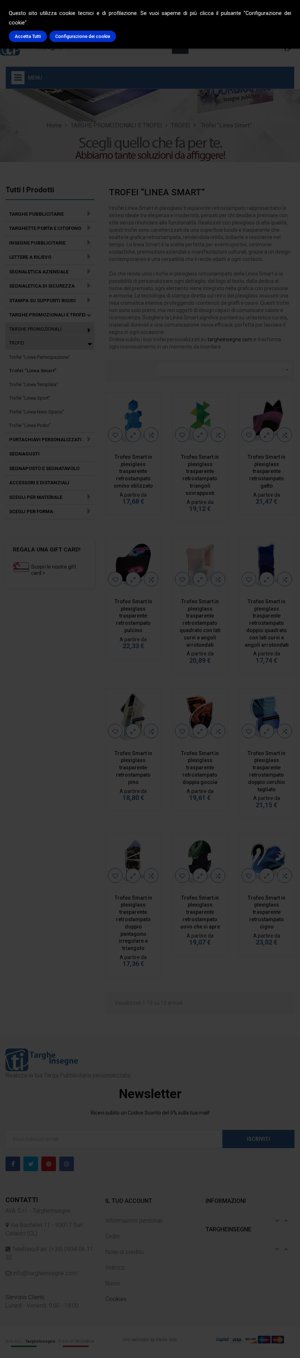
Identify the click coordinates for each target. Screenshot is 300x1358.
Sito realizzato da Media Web (150, 1339)
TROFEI (16, 343)
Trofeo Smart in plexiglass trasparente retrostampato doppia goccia (200, 767)
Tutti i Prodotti (29, 189)
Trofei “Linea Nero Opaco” (36, 412)
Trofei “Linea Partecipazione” (39, 357)
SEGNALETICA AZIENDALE (38, 271)
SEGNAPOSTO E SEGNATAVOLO (44, 468)
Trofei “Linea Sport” (29, 398)
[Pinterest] (48, 1164)
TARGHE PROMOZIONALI (35, 329)
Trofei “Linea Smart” (32, 370)
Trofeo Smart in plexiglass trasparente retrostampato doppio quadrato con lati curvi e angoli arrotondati (267, 623)
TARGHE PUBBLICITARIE (36, 214)
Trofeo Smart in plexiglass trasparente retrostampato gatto (266, 471)
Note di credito (124, 1252)
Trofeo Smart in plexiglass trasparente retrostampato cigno (266, 912)
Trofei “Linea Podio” (30, 425)
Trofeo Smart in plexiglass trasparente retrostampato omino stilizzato (133, 471)
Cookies (116, 1299)
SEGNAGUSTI (24, 454)
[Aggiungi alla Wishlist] (115, 434)
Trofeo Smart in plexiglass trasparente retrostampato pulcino (133, 616)
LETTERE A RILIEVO (30, 257)
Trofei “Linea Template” (33, 384)
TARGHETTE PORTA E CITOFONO (45, 228)
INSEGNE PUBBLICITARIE (37, 243)
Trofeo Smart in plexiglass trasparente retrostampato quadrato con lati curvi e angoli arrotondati (200, 623)
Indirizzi (114, 1267)
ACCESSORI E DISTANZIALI (39, 482)
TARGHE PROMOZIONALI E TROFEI (47, 315)
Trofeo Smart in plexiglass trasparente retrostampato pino (133, 767)
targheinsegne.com (229, 339)
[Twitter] (30, 1164)
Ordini (112, 1236)
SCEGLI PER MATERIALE (35, 497)
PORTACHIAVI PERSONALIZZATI (45, 439)
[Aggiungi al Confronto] (151, 434)
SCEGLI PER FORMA (31, 511)
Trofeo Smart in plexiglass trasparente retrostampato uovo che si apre (200, 912)
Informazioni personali (133, 1220)
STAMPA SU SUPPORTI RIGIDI (42, 300)
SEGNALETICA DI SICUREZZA (42, 286)
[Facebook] (12, 1164)
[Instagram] (66, 1164)
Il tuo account (128, 1200)
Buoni (112, 1283)
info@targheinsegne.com (44, 1273)
